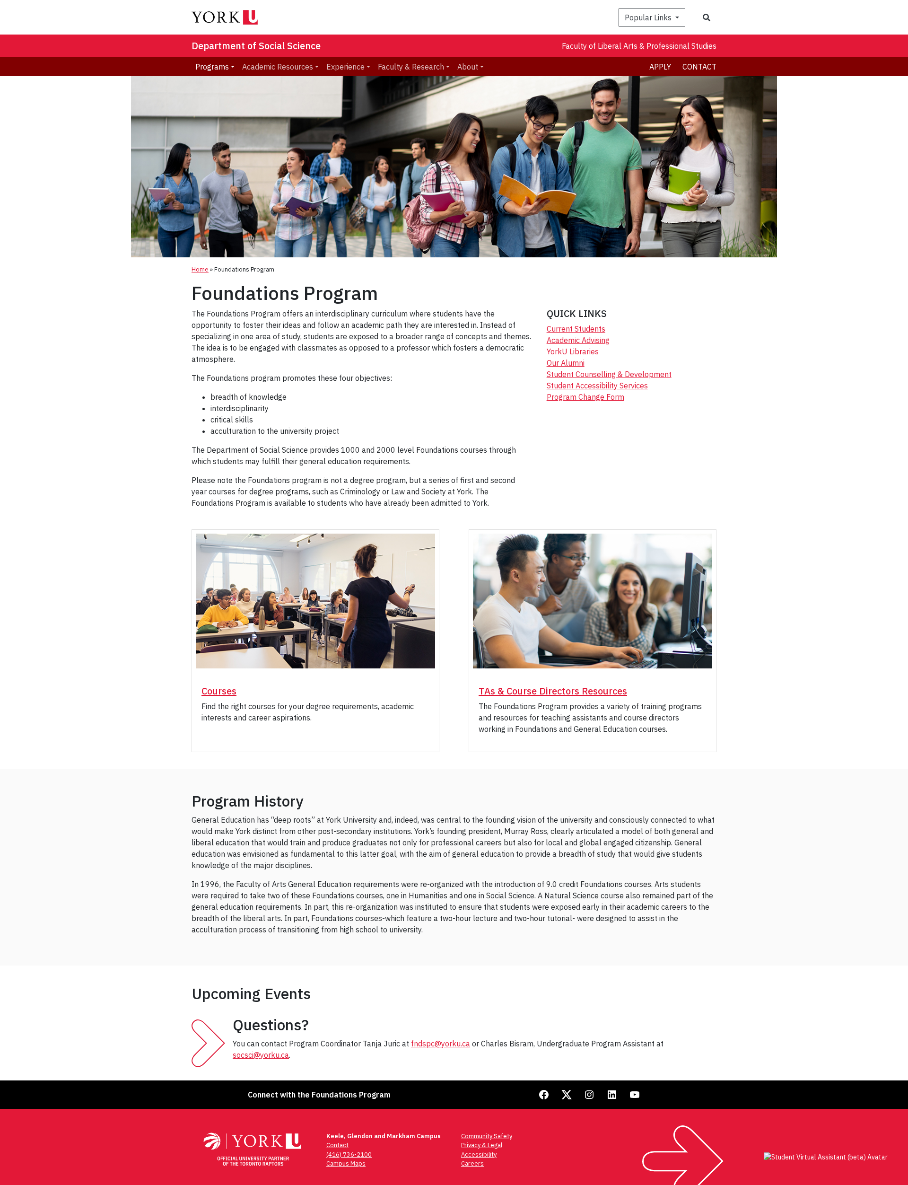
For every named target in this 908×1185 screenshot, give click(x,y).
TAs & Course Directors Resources (553, 691)
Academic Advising (578, 340)
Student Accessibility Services (597, 385)
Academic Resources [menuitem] (277, 66)
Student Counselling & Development (609, 374)
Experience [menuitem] (345, 66)
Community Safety (486, 1136)
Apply (660, 66)
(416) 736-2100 (349, 1154)
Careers (472, 1163)
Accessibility (479, 1154)
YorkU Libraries (573, 351)
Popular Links (649, 17)
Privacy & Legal (481, 1145)
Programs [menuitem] (212, 66)
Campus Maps (346, 1163)
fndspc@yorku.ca (440, 1043)
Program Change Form (585, 397)
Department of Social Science (256, 45)
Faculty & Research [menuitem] (411, 66)
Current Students (576, 329)
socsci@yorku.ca (261, 1055)
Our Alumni (566, 363)
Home (200, 269)
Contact (699, 66)
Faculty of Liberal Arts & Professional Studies (639, 46)
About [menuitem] (467, 66)
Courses (218, 691)
